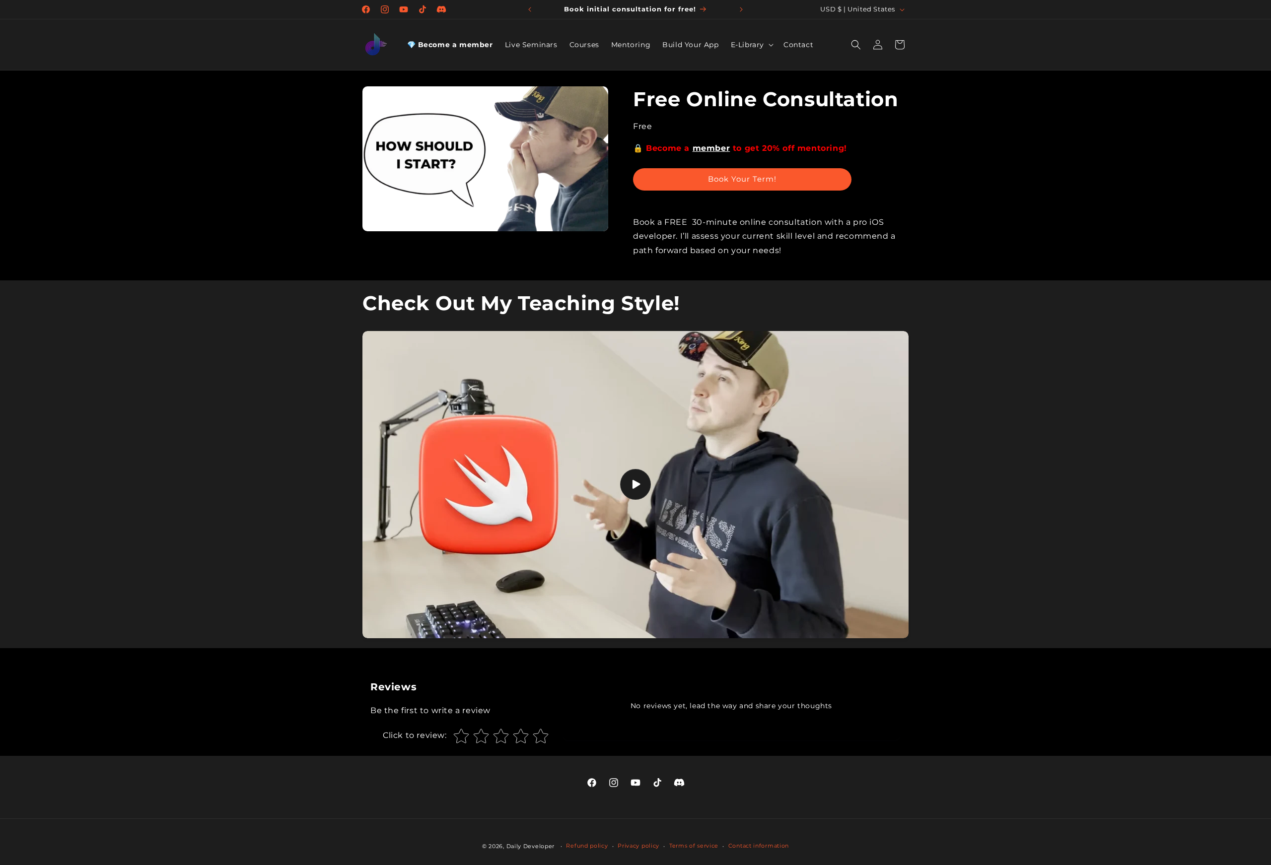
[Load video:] (635, 484)
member (711, 148)
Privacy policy (638, 845)
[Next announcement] (741, 9)
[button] (751, 44)
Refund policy (587, 845)
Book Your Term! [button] (742, 179)
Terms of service (693, 845)
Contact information (758, 845)
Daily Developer (530, 846)
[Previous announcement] (530, 9)
